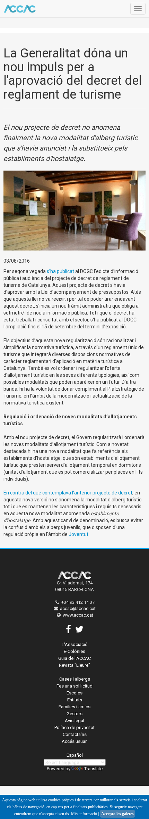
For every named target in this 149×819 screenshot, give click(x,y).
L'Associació (75, 644)
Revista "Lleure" (74, 665)
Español (75, 755)
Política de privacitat (74, 727)
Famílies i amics (74, 706)
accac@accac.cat (78, 608)
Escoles (74, 692)
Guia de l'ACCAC (74, 658)
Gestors (74, 713)
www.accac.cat (78, 615)
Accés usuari (75, 741)
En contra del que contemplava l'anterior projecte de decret (67, 492)
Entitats (74, 699)
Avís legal (74, 720)
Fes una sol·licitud (74, 686)
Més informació (84, 813)
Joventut (78, 534)
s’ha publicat (60, 271)
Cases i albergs (74, 679)
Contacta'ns (75, 734)
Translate (93, 768)
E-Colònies (74, 651)
